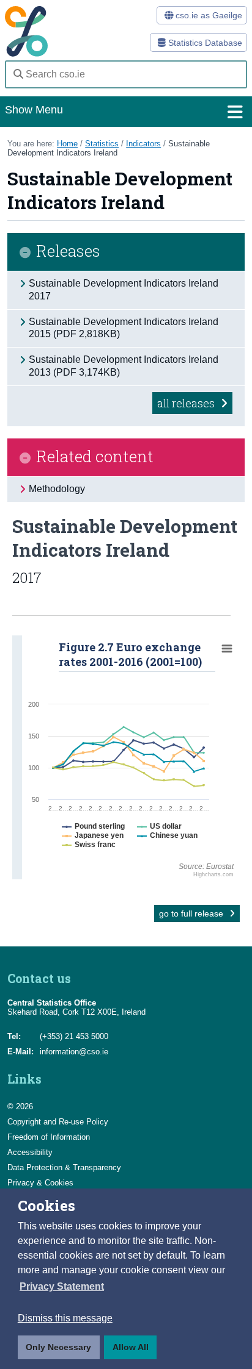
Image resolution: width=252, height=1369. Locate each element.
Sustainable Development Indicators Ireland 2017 (123, 289)
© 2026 (20, 1106)
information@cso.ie (74, 1051)
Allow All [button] (131, 1347)
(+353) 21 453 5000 (74, 1036)
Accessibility (30, 1152)
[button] (62, 1287)
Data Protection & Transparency (64, 1167)
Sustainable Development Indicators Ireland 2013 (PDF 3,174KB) (123, 365)
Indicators (143, 143)
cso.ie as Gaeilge (207, 15)
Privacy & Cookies (40, 1182)
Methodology (57, 489)
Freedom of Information (48, 1137)
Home (67, 143)
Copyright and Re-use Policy (57, 1121)
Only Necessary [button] (58, 1347)
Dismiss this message (65, 1318)
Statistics (102, 143)
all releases (187, 403)
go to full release (192, 913)
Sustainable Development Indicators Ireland (108, 148)
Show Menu (34, 110)
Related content (95, 457)
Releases (68, 251)
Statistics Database (204, 43)
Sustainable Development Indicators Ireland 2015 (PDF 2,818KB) (123, 328)
